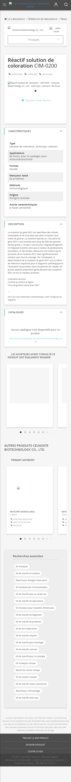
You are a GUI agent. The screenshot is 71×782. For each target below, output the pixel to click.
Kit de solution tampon (26, 677)
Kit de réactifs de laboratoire (29, 601)
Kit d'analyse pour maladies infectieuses (35, 607)
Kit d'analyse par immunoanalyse (31, 587)
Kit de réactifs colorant (26, 649)
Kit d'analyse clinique (26, 663)
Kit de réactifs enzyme (26, 635)
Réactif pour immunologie (28, 690)
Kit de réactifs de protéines (28, 621)
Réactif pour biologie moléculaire (31, 580)
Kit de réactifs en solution (28, 573)
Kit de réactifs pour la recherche (31, 594)
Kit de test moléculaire (26, 628)
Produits (33, 40)
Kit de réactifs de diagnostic (29, 614)
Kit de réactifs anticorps (27, 697)
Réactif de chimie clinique (28, 670)
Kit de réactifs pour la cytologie (30, 656)
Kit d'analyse (22, 566)
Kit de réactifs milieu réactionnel (31, 683)
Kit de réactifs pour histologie (30, 642)
